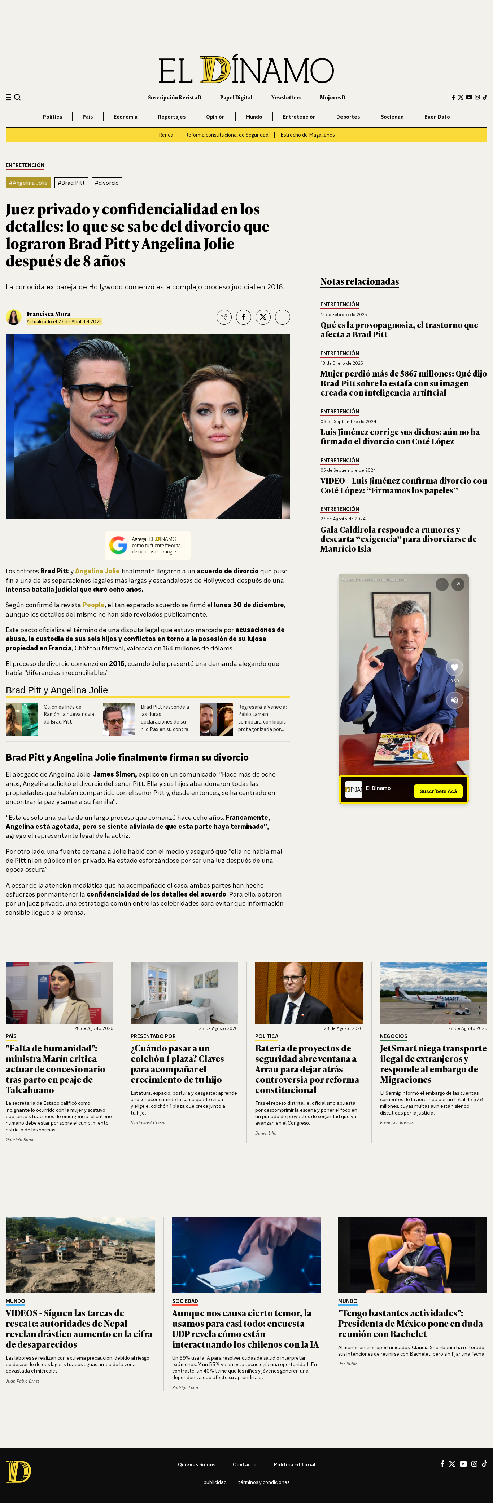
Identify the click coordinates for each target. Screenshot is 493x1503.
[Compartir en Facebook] (243, 317)
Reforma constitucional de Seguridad (227, 135)
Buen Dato (437, 117)
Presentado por (153, 1036)
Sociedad (392, 117)
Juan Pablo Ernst (22, 1381)
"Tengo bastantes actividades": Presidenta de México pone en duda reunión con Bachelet (410, 1323)
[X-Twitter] (460, 97)
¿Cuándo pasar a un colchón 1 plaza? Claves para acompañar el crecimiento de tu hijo (177, 1063)
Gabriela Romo (20, 1139)
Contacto (245, 1464)
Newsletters (286, 97)
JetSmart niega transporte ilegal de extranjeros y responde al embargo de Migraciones (433, 1063)
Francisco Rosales (397, 1122)
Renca (166, 135)
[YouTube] (469, 97)
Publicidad (215, 1482)
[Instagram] (477, 97)
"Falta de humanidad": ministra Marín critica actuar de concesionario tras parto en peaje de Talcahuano (55, 1068)
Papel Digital (236, 97)
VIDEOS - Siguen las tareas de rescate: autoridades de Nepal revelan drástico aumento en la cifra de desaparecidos (79, 1328)
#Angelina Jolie (28, 182)
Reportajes (172, 117)
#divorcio (107, 182)
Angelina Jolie (97, 571)
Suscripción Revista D (174, 97)
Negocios (393, 1036)
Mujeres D (332, 97)
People (94, 605)
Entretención (299, 117)
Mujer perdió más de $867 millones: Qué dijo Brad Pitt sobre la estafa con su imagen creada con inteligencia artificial (403, 382)
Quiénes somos (196, 1464)
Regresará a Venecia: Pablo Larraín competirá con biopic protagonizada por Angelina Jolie (262, 722)
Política (52, 117)
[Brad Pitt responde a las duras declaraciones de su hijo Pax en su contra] (119, 719)
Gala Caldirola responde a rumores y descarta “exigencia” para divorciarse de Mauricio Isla (398, 538)
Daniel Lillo (265, 1133)
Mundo (254, 117)
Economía (126, 117)
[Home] (246, 68)
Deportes (348, 117)
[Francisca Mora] (14, 317)
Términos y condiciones (263, 1482)
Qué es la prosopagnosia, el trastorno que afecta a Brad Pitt (399, 329)
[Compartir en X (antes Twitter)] (263, 317)
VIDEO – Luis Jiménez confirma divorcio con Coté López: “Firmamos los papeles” (403, 484)
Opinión (215, 117)
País (88, 117)
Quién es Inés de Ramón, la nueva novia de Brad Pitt (69, 714)
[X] (452, 1464)
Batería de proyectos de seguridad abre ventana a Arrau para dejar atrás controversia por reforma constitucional (307, 1068)
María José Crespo (149, 1122)
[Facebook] (453, 97)
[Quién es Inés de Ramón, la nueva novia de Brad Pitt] (22, 719)
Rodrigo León (185, 1387)
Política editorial (294, 1464)
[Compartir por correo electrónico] (224, 317)
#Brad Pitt (71, 182)
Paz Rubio (348, 1363)
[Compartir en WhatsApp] (282, 317)
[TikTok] (485, 97)
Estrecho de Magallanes (307, 135)
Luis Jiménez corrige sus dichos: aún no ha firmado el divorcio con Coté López (400, 436)
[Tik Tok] (484, 1463)
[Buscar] (17, 97)
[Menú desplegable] (8, 97)
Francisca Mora (48, 313)
